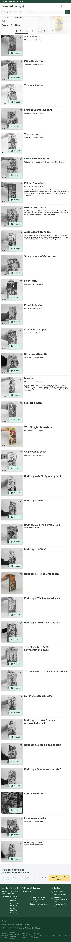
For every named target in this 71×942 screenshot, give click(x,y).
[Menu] (68, 6)
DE (46, 935)
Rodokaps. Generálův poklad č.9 (43, 769)
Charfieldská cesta (35, 451)
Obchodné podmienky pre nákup (4, 935)
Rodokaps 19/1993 (35, 549)
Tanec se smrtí (32, 134)
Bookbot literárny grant (38, 904)
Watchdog (5, 896)
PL (69, 935)
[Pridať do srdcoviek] (20, 37)
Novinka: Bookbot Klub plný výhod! (12, 1)
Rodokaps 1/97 (33, 842)
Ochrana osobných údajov (24, 935)
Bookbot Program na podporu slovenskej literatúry (37, 899)
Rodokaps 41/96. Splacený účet (42, 476)
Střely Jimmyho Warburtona (40, 256)
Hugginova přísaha (35, 818)
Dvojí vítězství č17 (34, 793)
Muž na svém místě (35, 207)
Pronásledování (33, 305)
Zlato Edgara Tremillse (37, 231)
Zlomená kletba (33, 85)
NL (60, 935)
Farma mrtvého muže (36, 158)
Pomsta (28, 378)
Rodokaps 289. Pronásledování (42, 598)
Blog (31, 892)
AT (43, 935)
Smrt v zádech (32, 36)
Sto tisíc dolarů (33, 402)
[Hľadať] (67, 12)
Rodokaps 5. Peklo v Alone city (41, 573)
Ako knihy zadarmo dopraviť (13, 898)
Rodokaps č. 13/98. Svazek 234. (42, 525)
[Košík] (64, 6)
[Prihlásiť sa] (61, 6)
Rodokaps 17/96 (33, 500)
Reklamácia (25, 892)
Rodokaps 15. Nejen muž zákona (42, 744)
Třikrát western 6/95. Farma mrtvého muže (36, 648)
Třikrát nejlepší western (38, 427)
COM (50, 935)
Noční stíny (30, 280)
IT (56, 935)
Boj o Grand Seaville (35, 354)
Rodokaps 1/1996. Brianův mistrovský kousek (39, 722)
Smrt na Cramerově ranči (38, 109)
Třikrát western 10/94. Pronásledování (46, 671)
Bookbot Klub (35, 907)
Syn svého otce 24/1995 (38, 696)
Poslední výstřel (33, 61)
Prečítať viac (27, 195)
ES (54, 935)
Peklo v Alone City (34, 183)
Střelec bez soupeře (35, 329)
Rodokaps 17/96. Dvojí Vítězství (42, 622)
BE (66, 935)
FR (62, 935)
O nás (32, 894)
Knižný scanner (15, 913)
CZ (40, 935)
